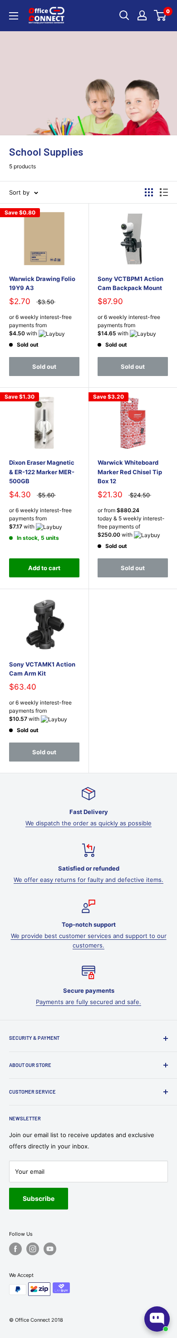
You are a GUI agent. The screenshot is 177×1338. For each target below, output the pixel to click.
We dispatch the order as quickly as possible (88, 823)
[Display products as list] (164, 192)
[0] (160, 15)
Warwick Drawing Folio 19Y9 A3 (42, 283)
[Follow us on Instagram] (32, 1249)
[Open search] (124, 15)
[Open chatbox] (157, 1319)
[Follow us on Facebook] (15, 1249)
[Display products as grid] (149, 192)
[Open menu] (13, 15)
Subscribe (38, 1198)
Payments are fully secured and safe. (88, 1001)
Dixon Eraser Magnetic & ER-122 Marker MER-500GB (41, 471)
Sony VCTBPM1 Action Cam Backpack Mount (130, 283)
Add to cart (44, 567)
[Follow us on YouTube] (50, 1249)
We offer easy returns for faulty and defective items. (88, 879)
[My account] (142, 15)
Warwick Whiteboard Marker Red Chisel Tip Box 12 (130, 471)
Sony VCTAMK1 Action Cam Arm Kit (42, 669)
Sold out (44, 366)
